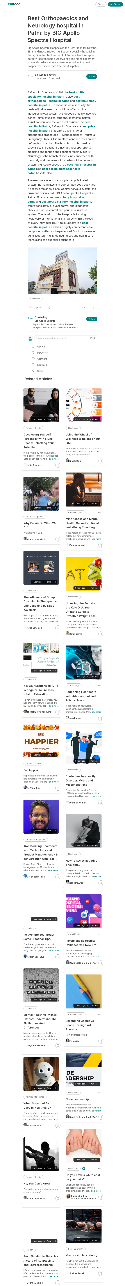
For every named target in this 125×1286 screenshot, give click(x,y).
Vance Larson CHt (36, 539)
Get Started (115, 4)
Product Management (35, 839)
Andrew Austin (34, 1125)
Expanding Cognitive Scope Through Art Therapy (80, 1025)
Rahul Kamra (75, 634)
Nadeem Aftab (76, 883)
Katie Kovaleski (77, 545)
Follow (92, 76)
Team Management (35, 516)
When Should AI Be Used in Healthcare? (37, 1105)
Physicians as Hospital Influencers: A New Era (81, 943)
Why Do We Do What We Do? (39, 525)
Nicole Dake (75, 461)
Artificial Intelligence (35, 1097)
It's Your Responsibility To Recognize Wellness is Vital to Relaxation (40, 690)
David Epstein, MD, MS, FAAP (83, 963)
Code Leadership (77, 1099)
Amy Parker (75, 718)
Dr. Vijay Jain (33, 788)
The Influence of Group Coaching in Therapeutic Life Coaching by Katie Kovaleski (40, 604)
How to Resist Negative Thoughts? (81, 862)
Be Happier (30, 770)
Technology (73, 685)
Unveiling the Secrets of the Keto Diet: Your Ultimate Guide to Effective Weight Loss (82, 610)
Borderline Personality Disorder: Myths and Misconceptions (81, 780)
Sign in (101, 4)
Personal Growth (75, 512)
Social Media (74, 934)
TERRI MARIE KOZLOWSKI (39, 712)
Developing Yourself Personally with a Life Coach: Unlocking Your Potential (38, 441)
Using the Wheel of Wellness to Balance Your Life (83, 439)
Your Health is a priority (81, 1255)
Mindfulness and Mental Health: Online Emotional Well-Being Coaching (82, 523)
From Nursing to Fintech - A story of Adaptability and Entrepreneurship (40, 1260)
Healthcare (35, 299)
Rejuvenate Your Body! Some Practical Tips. (38, 936)
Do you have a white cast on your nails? (83, 1177)
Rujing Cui (74, 1041)
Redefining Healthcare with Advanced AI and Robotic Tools (81, 696)
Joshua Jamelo (77, 1273)
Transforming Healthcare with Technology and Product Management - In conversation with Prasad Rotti (41, 852)
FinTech (29, 1250)
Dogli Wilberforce (36, 1045)
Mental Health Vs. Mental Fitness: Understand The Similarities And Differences (40, 1021)
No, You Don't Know (36, 1183)
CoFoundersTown (36, 877)
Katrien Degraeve (35, 957)
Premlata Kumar (77, 802)
